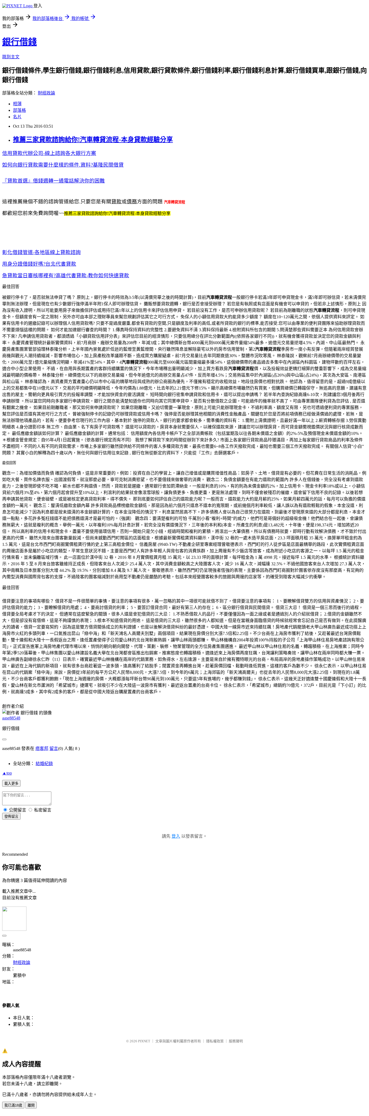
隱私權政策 (215, 1041)
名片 (17, 116)
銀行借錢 (19, 42)
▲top (7, 773)
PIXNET (144, 1041)
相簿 (17, 104)
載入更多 (11, 784)
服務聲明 (236, 1041)
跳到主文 (10, 57)
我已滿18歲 (13, 1105)
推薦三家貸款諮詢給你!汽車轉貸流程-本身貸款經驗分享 (93, 139)
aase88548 (11, 718)
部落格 (19, 110)
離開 (31, 1105)
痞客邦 (41, 748)
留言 (53, 748)
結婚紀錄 (44, 763)
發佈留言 (11, 816)
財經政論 (46, 93)
